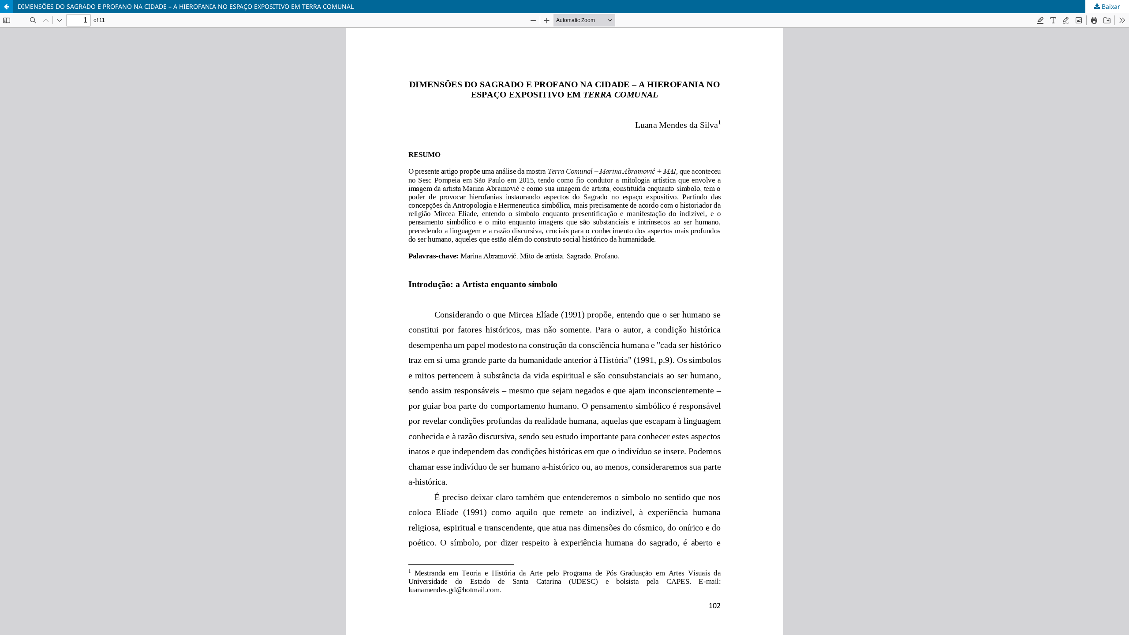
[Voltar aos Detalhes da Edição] (6, 6)
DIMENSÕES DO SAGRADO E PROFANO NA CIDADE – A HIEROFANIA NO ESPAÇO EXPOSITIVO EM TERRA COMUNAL (186, 6)
